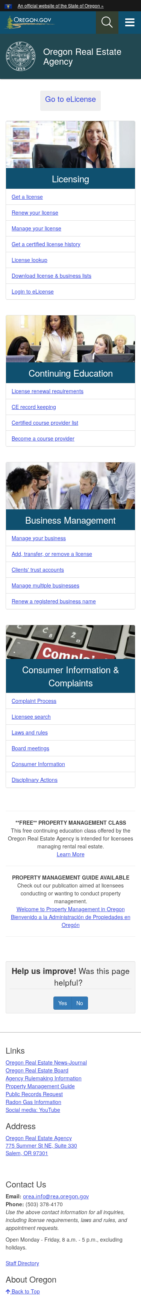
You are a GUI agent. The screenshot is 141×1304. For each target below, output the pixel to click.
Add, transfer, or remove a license (52, 553)
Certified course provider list (45, 422)
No (79, 1003)
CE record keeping (34, 406)
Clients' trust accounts (38, 569)
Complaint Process (34, 700)
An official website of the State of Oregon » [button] (61, 5)
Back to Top (25, 1291)
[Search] (107, 22)
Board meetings (30, 748)
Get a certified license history (46, 244)
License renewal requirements (47, 391)
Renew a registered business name (54, 601)
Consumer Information (38, 764)
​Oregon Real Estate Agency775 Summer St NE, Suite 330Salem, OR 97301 (41, 1145)
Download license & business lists (51, 275)
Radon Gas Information (33, 1102)
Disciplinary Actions (35, 779)
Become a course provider (43, 438)
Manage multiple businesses (45, 585)
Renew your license (35, 212)
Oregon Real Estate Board (37, 1070)
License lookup (29, 260)
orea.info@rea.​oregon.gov (56, 1196)
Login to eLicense (33, 291)
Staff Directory (22, 1263)
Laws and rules (30, 732)
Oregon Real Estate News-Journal (46, 1062)
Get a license (27, 196)
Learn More (71, 854)
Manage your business (39, 538)
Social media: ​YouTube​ (33, 1109)
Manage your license (36, 228)
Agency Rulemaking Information (44, 1078)
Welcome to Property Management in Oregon (71, 909)
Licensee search (31, 716)
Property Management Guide (40, 1086)
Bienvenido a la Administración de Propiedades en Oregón (70, 920)
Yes (62, 1003)
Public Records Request (34, 1094)
